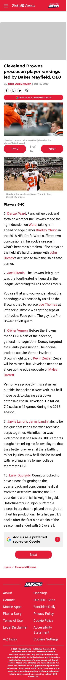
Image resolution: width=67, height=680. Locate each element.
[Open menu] (6, 5)
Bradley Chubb (47, 230)
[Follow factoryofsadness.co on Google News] (57, 539)
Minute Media (24, 649)
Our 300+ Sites (44, 600)
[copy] (26, 90)
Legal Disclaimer (15, 627)
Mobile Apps (12, 607)
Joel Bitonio (16, 273)
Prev (15, 149)
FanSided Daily (44, 607)
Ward (32, 225)
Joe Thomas (48, 304)
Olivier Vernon (17, 330)
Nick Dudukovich (19, 83)
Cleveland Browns (25, 567)
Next (52, 149)
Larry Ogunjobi (20, 475)
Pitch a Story (12, 614)
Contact (9, 600)
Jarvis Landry (17, 421)
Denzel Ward (16, 213)
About (7, 593)
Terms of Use (13, 620)
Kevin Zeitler (42, 358)
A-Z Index (10, 639)
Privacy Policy (44, 614)
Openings (40, 593)
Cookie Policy (43, 620)
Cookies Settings (46, 639)
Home (7, 567)
